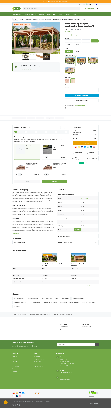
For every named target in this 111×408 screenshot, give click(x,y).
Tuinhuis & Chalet (16, 14)
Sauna (60, 14)
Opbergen (41, 14)
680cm (68, 44)
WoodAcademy (84, 198)
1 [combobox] (66, 90)
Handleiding (40, 118)
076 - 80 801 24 (63, 324)
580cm (94, 41)
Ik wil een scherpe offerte (82, 100)
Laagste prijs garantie (39, 359)
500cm (86, 41)
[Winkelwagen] (97, 8)
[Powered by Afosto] (94, 403)
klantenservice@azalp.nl (66, 372)
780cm (77, 44)
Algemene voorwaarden (18, 401)
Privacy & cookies (29, 401)
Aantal (67, 87)
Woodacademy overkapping (50, 302)
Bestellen (14, 356)
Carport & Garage (51, 14)
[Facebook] (13, 405)
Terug (15, 19)
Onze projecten (38, 361)
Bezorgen (14, 361)
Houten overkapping (33, 298)
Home (21, 19)
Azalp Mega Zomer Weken (62, 1)
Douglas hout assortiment (20, 302)
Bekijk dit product (91, 286)
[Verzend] (78, 8)
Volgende (54, 181)
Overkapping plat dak (35, 302)
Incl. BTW (77, 29)
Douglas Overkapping (47, 298)
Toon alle (77, 229)
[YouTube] (17, 405)
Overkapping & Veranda (30, 14)
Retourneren (15, 366)
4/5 (83, 108)
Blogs (61, 382)
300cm (68, 41)
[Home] (16, 9)
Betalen (14, 359)
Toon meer (15, 233)
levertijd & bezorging (80, 105)
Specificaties (49, 118)
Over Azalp (37, 356)
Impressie (48, 401)
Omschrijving (31, 118)
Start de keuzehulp (25, 69)
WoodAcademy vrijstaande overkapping (69, 302)
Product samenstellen (82, 95)
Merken (57, 298)
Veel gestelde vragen (65, 379)
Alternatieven (59, 118)
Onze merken (37, 363)
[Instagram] (15, 405)
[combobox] (51, 8)
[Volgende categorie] (65, 127)
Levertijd (14, 371)
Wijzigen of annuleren (17, 368)
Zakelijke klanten (38, 366)
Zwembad (68, 14)
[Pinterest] (19, 405)
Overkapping (17, 306)
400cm (77, 41)
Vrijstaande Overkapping (45, 19)
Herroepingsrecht (39, 401)
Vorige (27, 181)
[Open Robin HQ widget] (6, 402)
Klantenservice (63, 330)
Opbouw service (16, 363)
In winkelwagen (85, 143)
